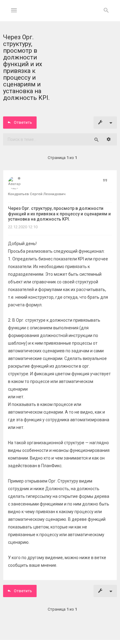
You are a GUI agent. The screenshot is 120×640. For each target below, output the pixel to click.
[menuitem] (106, 10)
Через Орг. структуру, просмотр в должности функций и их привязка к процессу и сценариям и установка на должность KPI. (59, 214)
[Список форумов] (60, 15)
